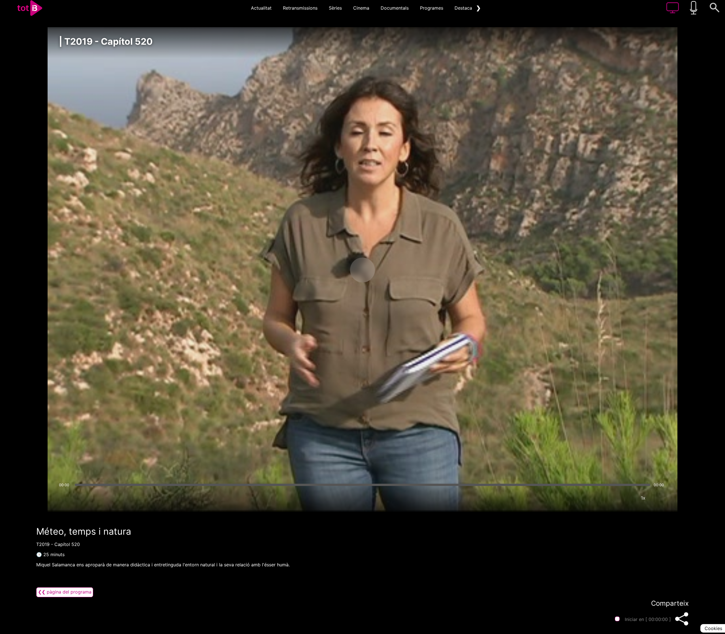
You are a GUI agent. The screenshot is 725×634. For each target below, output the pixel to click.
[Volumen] (65, 498)
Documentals (395, 8)
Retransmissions (300, 8)
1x (643, 498)
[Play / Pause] (362, 270)
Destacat (464, 8)
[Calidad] (626, 498)
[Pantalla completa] (660, 498)
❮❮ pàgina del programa (64, 592)
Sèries (335, 8)
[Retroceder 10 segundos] (333, 270)
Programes (431, 8)
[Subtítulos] (609, 498)
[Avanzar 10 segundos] (392, 270)
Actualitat (261, 8)
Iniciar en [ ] (648, 619)
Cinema (361, 8)
